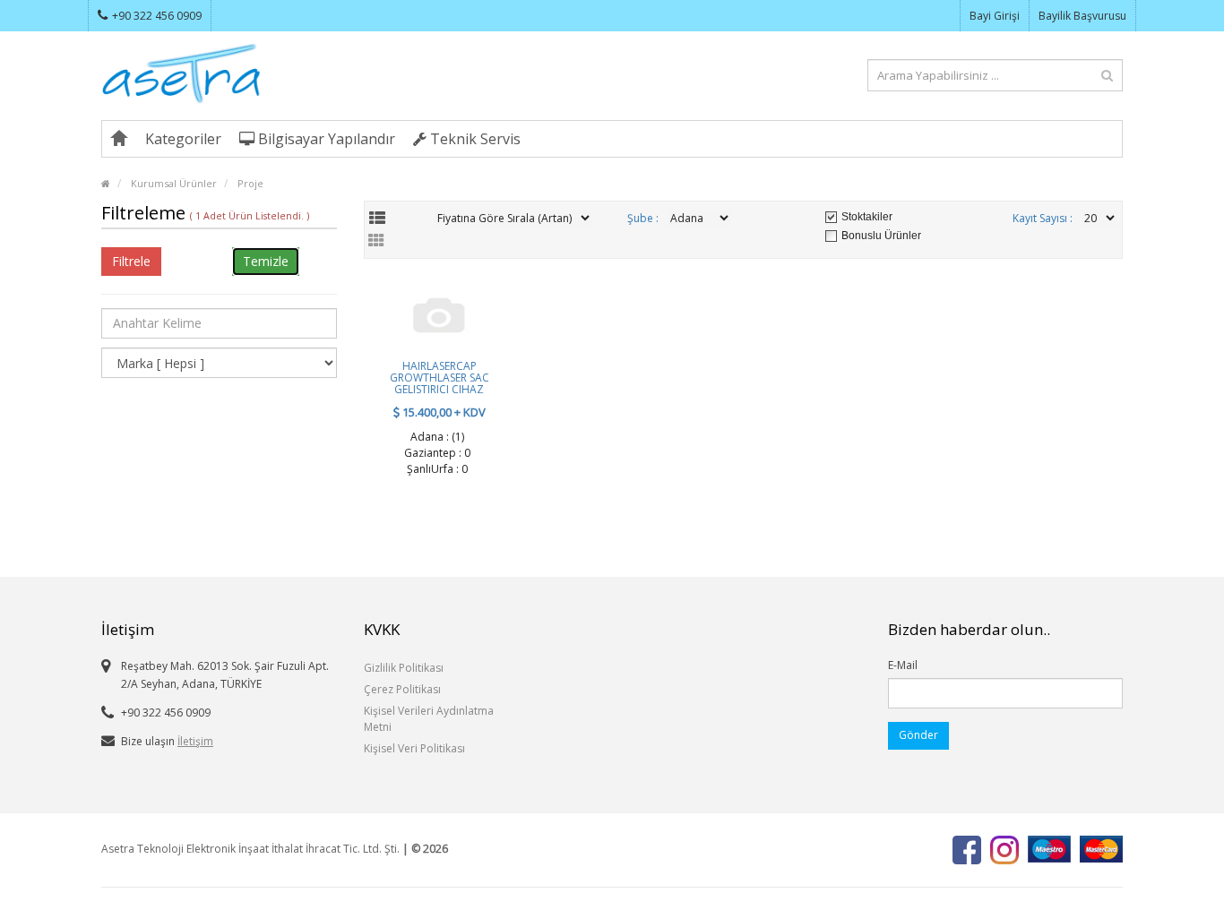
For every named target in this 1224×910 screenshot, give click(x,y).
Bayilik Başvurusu (1082, 15)
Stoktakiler (866, 216)
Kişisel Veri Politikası (414, 748)
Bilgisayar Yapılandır (324, 139)
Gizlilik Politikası (404, 667)
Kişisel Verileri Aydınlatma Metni (429, 718)
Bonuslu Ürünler (881, 235)
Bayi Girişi (995, 15)
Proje (250, 183)
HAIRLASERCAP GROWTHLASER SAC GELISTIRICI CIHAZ (439, 377)
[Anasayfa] (119, 139)
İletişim (195, 741)
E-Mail (903, 665)
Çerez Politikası (402, 689)
